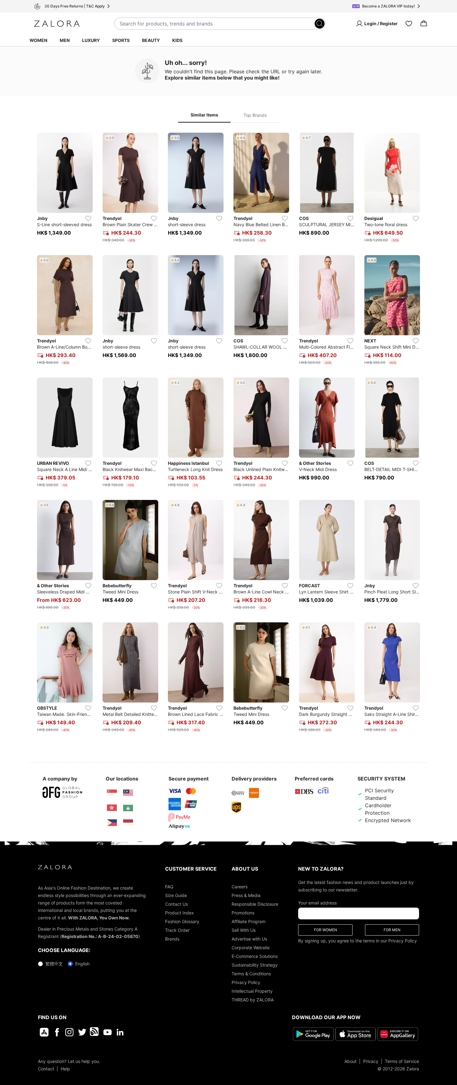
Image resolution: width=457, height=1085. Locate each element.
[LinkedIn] (120, 1032)
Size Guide (176, 895)
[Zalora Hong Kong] (112, 808)
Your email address (317, 902)
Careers (239, 886)
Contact (46, 1068)
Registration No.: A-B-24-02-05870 (100, 936)
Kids (177, 40)
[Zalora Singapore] (112, 793)
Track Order (177, 930)
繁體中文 (54, 963)
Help (65, 1068)
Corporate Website (251, 947)
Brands (172, 938)
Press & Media (246, 895)
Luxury (91, 40)
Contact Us (176, 904)
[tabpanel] (228, 434)
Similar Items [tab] (204, 114)
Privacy (370, 1061)
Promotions (243, 912)
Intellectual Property (252, 991)
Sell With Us (244, 930)
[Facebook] (56, 1032)
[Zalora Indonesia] (128, 823)
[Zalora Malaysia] (128, 793)
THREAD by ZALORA (253, 999)
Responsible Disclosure (255, 904)
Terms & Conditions (251, 973)
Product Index (179, 912)
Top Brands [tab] (255, 115)
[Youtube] (107, 1032)
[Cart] (423, 23)
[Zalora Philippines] (112, 823)
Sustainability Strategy (255, 965)
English (82, 963)
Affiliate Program (248, 921)
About (350, 1061)
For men (392, 929)
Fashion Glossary (182, 921)
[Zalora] (57, 24)
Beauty (151, 40)
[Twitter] (82, 1032)
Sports (121, 40)
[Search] (320, 24)
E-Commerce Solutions (255, 956)
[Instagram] (69, 1032)
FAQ (169, 886)
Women (38, 40)
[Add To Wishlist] (88, 218)
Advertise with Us (249, 938)
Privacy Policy (246, 982)
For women (325, 929)
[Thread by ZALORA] (95, 1032)
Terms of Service (402, 1061)
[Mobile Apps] (44, 1032)
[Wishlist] (409, 23)
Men (65, 40)
